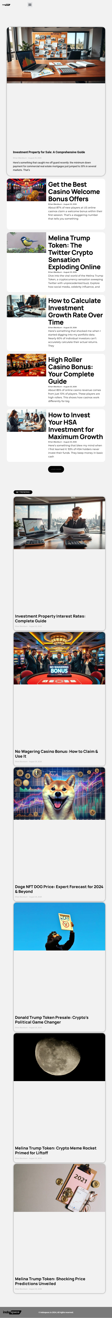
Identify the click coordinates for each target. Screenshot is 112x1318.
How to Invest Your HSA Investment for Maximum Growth (75, 425)
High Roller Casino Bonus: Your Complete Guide (71, 370)
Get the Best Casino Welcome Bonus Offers (74, 191)
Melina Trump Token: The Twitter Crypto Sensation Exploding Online (74, 252)
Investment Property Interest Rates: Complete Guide (50, 618)
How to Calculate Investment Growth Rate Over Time (75, 311)
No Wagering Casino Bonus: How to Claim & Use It (56, 754)
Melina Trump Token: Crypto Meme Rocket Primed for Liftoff (56, 1150)
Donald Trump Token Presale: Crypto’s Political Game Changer (52, 1020)
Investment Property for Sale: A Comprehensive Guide (49, 152)
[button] (29, 4)
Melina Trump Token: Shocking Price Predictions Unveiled (50, 1281)
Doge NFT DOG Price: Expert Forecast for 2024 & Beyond (59, 889)
